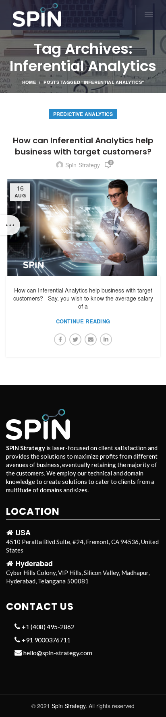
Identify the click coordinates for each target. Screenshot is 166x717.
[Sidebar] (10, 225)
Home (29, 82)
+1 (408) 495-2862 (48, 626)
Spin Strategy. (69, 706)
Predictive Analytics (83, 114)
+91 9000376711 (46, 640)
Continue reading (83, 321)
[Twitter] (75, 339)
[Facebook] (60, 339)
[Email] (91, 339)
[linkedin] (106, 339)
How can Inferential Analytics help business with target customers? (83, 146)
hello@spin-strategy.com (57, 652)
